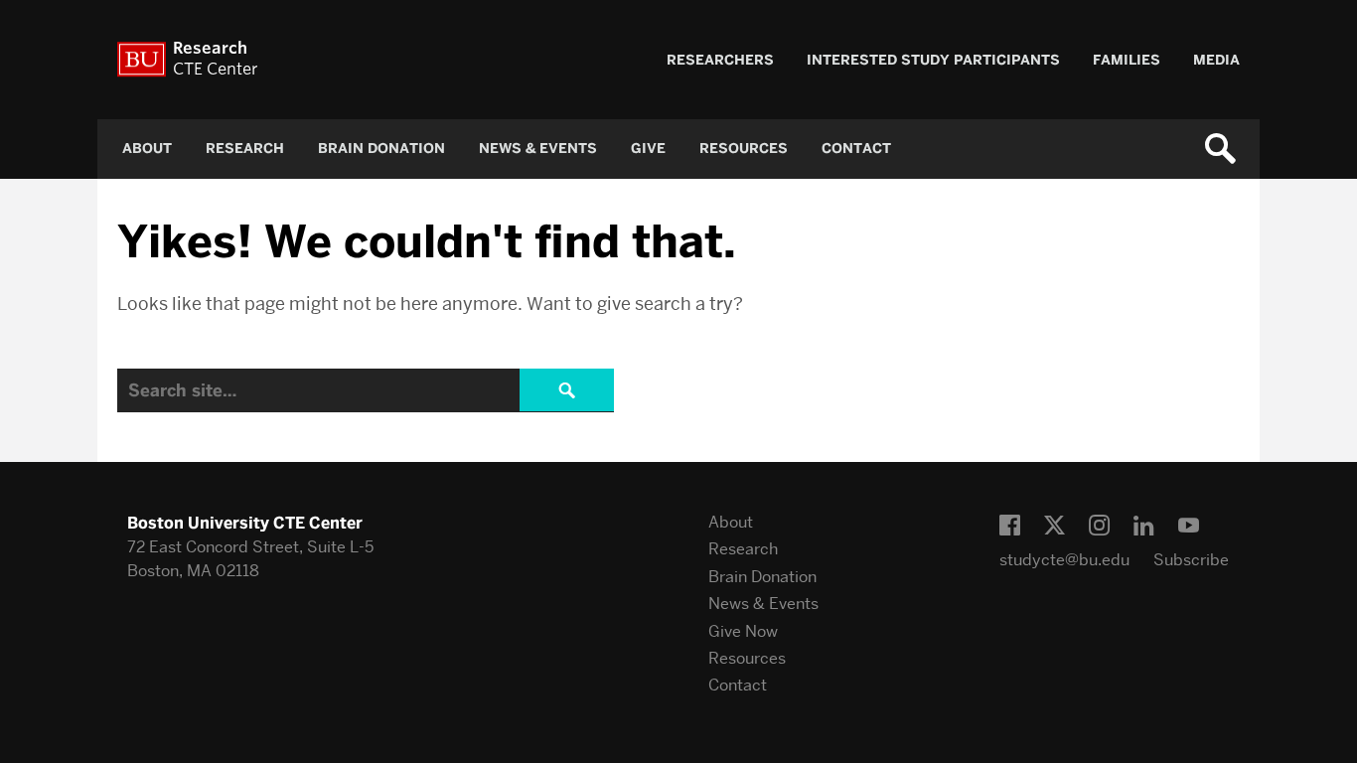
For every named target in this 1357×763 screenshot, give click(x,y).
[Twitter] (1054, 526)
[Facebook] (1009, 526)
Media (1216, 60)
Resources (743, 148)
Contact (856, 148)
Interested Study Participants (933, 60)
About (147, 148)
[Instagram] (1099, 526)
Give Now (743, 631)
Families (1126, 60)
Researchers (720, 60)
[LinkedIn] (1143, 526)
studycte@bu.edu (1064, 559)
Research (245, 148)
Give (648, 148)
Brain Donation (381, 148)
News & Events (538, 148)
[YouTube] (1188, 526)
